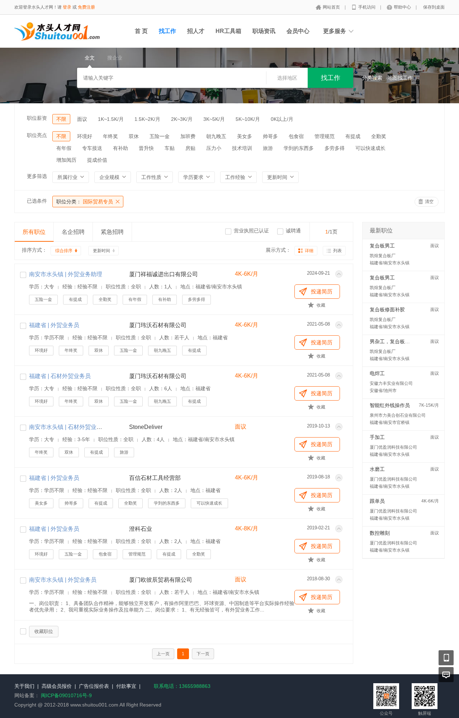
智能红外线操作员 (390, 405)
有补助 (120, 148)
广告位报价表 (94, 686)
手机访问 (367, 7)
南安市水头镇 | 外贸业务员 (62, 580)
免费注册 (86, 7)
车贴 (170, 148)
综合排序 (63, 250)
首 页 (141, 31)
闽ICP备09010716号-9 (66, 695)
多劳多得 (335, 148)
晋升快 (146, 148)
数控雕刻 (380, 533)
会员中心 (298, 31)
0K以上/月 (282, 119)
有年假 (63, 148)
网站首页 (332, 7)
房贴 (190, 148)
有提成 (352, 136)
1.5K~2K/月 (147, 119)
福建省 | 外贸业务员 (54, 325)
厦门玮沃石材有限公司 (157, 325)
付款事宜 (126, 686)
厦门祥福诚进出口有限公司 (163, 274)
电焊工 (377, 373)
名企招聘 (73, 232)
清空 (429, 201)
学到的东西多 (299, 148)
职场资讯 (263, 31)
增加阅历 (66, 160)
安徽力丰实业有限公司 (391, 383)
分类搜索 (372, 78)
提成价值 (97, 160)
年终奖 (110, 136)
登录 (67, 7)
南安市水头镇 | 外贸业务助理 (65, 274)
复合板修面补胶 (387, 309)
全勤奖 (378, 136)
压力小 (213, 148)
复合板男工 (382, 246)
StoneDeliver (145, 427)
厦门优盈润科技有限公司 (393, 447)
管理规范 (324, 136)
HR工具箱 (228, 31)
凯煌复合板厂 (383, 255)
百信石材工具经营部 (155, 478)
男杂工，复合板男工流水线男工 (405, 341)
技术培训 (242, 148)
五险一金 (160, 136)
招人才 (195, 31)
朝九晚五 (216, 136)
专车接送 (92, 148)
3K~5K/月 (214, 119)
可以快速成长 (370, 148)
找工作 (167, 31)
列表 (337, 250)
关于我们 (24, 686)
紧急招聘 (112, 232)
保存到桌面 (434, 7)
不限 (61, 119)
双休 (134, 136)
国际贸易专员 (84, 201)
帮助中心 (403, 7)
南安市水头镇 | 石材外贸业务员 (68, 427)
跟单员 (377, 501)
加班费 (187, 136)
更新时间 (101, 250)
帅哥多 (270, 136)
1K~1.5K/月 (111, 119)
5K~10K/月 (248, 119)
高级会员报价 (57, 686)
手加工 (377, 437)
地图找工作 (400, 78)
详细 (309, 250)
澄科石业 (140, 529)
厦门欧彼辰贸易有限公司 (160, 580)
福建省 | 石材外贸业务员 (60, 376)
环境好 (84, 136)
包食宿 (296, 136)
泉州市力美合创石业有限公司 (398, 415)
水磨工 (377, 469)
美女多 (244, 136)
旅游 (268, 148)
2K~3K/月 (182, 119)
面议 (82, 119)
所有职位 (34, 232)
